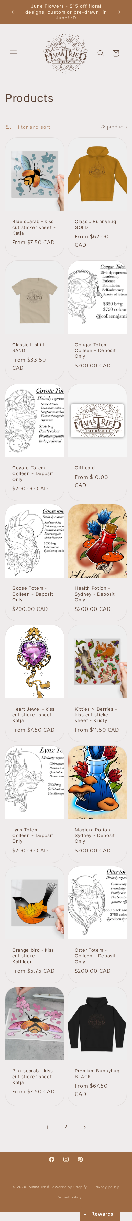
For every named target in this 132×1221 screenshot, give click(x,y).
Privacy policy (106, 1187)
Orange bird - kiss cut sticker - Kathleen (33, 955)
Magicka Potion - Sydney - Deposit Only (95, 835)
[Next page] (84, 1127)
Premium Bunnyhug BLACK (97, 1073)
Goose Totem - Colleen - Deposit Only (32, 593)
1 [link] (48, 1127)
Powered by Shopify (68, 1187)
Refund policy (69, 1197)
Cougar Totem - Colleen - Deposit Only (95, 350)
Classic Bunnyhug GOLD (95, 224)
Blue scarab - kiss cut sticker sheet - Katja (34, 227)
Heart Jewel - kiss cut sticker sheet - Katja (34, 714)
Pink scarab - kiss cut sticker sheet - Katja (34, 1076)
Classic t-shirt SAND (28, 347)
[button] (13, 53)
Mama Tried (39, 1187)
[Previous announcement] (12, 11)
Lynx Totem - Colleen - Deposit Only (32, 835)
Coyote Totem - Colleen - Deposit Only (32, 473)
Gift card (85, 467)
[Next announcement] (119, 11)
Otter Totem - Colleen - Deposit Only (95, 955)
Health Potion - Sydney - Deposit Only (95, 593)
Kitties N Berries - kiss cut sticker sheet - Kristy (96, 714)
